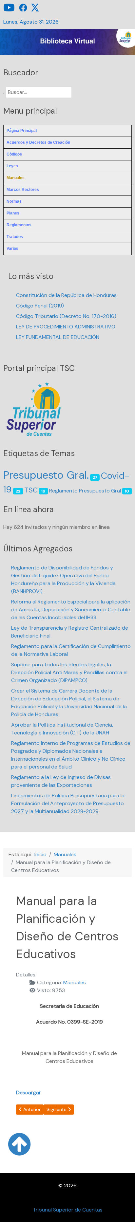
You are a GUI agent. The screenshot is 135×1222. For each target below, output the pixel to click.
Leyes (12, 166)
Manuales (16, 178)
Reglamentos (19, 225)
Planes (13, 213)
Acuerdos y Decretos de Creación (38, 142)
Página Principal (22, 130)
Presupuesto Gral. (46, 475)
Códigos (14, 154)
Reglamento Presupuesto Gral (85, 490)
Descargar (28, 1092)
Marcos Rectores (23, 189)
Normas (14, 201)
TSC (31, 490)
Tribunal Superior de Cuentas (68, 1209)
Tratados (15, 236)
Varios (12, 248)
